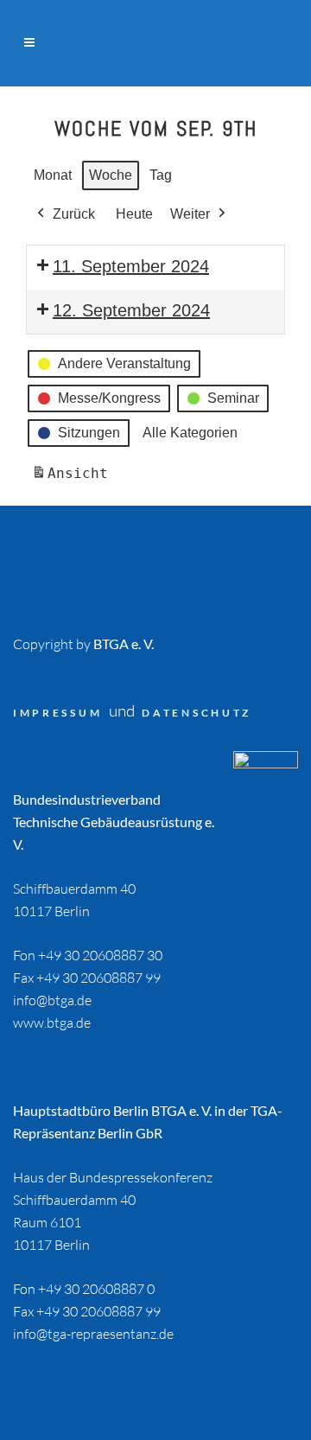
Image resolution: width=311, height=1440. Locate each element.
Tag (160, 175)
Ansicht (72, 478)
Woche (110, 175)
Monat (53, 175)
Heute (134, 214)
